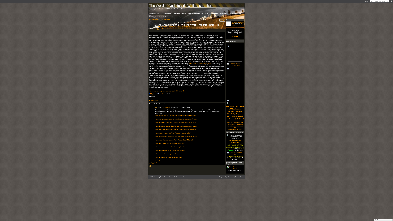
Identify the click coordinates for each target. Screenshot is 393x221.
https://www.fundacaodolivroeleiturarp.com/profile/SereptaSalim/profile (175, 136)
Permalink (156, 107)
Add (223, 20)
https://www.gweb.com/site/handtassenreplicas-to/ (170, 147)
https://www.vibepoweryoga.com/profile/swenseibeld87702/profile (174, 140)
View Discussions (164, 29)
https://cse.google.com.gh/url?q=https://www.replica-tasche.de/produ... (176, 119)
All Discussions (153, 19)
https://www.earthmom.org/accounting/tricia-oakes (170, 154)
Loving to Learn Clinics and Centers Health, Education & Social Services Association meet (235, 125)
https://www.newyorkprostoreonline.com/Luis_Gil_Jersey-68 (166, 91)
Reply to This (154, 100)
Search (391, 1)
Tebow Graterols (168, 26)
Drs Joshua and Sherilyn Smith (168, 177)
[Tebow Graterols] (152, 29)
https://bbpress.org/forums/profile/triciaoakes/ (168, 157)
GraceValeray (166, 107)
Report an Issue (229, 177)
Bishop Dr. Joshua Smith (235, 129)
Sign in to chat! (379, 219)
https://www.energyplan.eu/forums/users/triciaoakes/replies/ (172, 133)
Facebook (162, 94)
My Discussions (165, 19)
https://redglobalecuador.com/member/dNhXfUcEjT (170, 143)
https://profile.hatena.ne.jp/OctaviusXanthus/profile (170, 150)
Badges (221, 177)
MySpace (154, 94)
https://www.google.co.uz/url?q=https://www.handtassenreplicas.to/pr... (176, 115)
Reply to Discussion (156, 163)
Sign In (367, 1)
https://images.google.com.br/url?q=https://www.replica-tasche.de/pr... (176, 126)
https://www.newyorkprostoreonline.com (200, 63)
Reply (157, 160)
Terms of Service (239, 177)
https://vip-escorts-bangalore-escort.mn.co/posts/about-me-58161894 (175, 129)
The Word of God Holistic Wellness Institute (181, 6)
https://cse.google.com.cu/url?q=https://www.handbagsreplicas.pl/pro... (176, 122)
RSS (150, 166)
